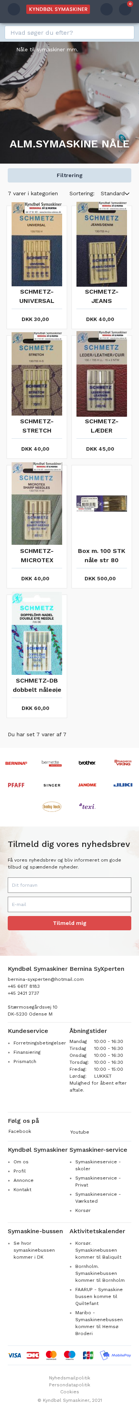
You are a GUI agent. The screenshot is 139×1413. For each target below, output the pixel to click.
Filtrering (70, 175)
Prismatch (25, 1061)
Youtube (79, 1132)
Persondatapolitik (69, 1385)
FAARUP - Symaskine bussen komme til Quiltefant (99, 1296)
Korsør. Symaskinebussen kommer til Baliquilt (98, 1250)
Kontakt (22, 1189)
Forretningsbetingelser (40, 1043)
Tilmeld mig (69, 923)
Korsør (83, 1210)
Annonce (24, 1180)
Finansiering (27, 1052)
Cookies (69, 1391)
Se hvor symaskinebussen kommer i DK (34, 1250)
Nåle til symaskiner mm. (47, 49)
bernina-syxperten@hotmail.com (46, 979)
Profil (20, 1171)
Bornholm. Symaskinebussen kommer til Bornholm (100, 1273)
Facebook (19, 1131)
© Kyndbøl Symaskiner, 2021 (69, 1400)
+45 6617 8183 (24, 986)
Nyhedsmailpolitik (69, 1378)
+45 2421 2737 (23, 993)
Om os (21, 1162)
